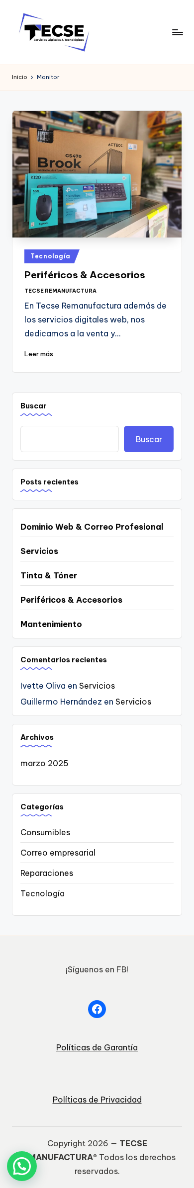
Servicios (39, 551)
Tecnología (50, 256)
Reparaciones (46, 873)
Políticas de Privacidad (97, 1100)
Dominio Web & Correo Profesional (92, 527)
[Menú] (177, 32)
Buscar (33, 405)
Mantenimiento (51, 624)
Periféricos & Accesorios (84, 275)
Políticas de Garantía (97, 1047)
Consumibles (45, 832)
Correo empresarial (58, 853)
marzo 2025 (44, 763)
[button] (22, 1166)
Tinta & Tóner (48, 575)
